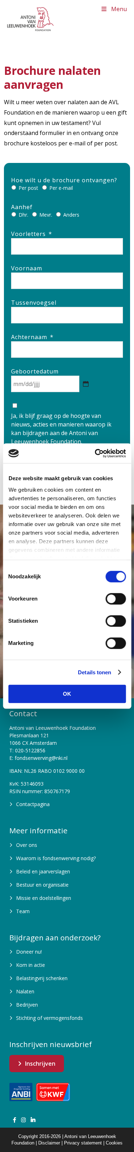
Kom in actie (30, 964)
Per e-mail (61, 188)
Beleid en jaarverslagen (43, 871)
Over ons (26, 845)
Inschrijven (40, 1063)
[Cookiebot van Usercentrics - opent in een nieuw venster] (95, 453)
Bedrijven (27, 1004)
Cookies (114, 1143)
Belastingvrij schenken (42, 978)
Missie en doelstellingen (43, 898)
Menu (119, 9)
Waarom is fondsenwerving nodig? (56, 858)
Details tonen (94, 672)
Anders (71, 214)
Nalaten (25, 991)
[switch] (115, 598)
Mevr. (45, 214)
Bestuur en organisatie (42, 884)
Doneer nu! (29, 951)
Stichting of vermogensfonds (49, 1017)
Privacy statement (83, 1143)
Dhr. (23, 214)
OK (67, 694)
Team (23, 911)
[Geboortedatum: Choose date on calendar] (85, 383)
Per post (28, 188)
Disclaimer (49, 1143)
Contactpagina (33, 804)
